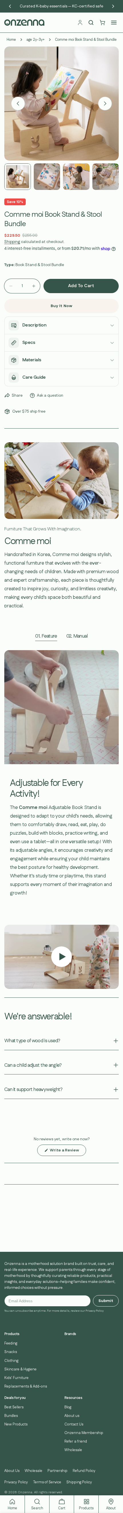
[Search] (91, 22)
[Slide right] (105, 103)
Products (11, 1333)
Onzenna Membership (83, 1432)
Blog (67, 1407)
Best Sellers (13, 1407)
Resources (73, 1397)
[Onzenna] (39, 22)
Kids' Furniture (16, 1377)
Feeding (10, 1343)
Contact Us (73, 1424)
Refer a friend (75, 1441)
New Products (15, 1424)
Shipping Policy (79, 1482)
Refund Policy (84, 1470)
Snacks (10, 1351)
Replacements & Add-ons (25, 1386)
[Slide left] (18, 103)
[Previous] (10, 6)
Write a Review (67, 1151)
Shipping (12, 242)
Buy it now (61, 306)
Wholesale (73, 1450)
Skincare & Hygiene (20, 1369)
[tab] (46, 636)
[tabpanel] (61, 780)
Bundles (11, 1415)
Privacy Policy (16, 1482)
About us (71, 1415)
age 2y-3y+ (35, 39)
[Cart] (102, 22)
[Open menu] (114, 22)
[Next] (113, 6)
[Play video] (61, 957)
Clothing (11, 1360)
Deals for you (15, 1397)
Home (11, 39)
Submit (105, 1301)
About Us (11, 1470)
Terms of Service (47, 1482)
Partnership (57, 1470)
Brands (70, 1333)
